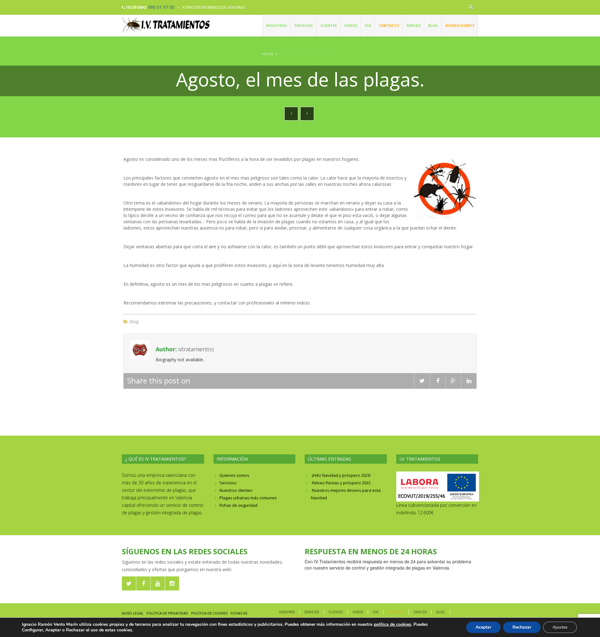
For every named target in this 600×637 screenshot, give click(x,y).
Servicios (303, 25)
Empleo (414, 25)
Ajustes (560, 627)
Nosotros (276, 25)
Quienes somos (234, 475)
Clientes (328, 25)
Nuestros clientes (235, 490)
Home (267, 54)
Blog (433, 25)
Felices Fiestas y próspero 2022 (341, 483)
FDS (368, 25)
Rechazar (521, 627)
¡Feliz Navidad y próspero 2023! (341, 475)
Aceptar (483, 627)
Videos (350, 25)
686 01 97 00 (161, 7)
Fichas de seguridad (238, 505)
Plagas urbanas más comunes (248, 498)
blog (134, 321)
